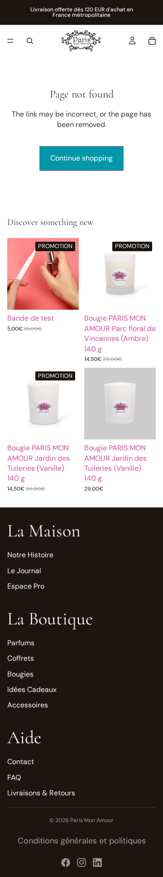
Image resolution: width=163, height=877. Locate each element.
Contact (20, 761)
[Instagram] (81, 862)
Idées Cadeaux (32, 689)
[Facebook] (65, 862)
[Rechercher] (30, 41)
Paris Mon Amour (92, 820)
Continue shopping (81, 158)
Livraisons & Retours (41, 793)
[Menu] (10, 40)
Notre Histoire (30, 555)
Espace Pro (25, 586)
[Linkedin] (97, 862)
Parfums (20, 643)
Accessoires (27, 705)
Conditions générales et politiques (82, 840)
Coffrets (20, 658)
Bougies (20, 674)
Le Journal (24, 570)
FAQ (14, 777)
